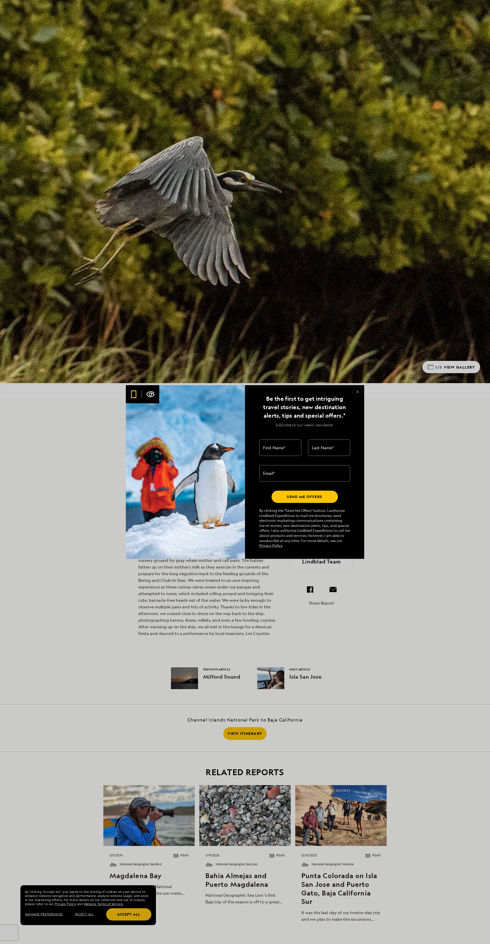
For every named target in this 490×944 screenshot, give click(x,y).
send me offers (304, 496)
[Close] (357, 392)
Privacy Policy (270, 545)
